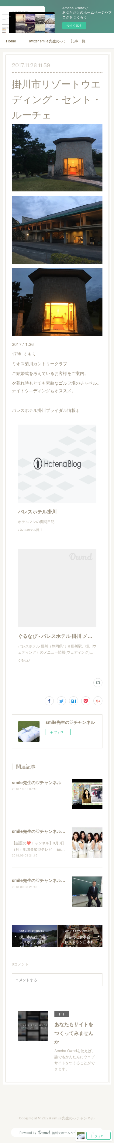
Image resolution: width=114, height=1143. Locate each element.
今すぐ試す (74, 25)
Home (11, 40)
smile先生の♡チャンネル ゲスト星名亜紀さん (56, 831)
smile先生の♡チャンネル (36, 782)
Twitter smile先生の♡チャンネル (46, 40)
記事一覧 (78, 40)
